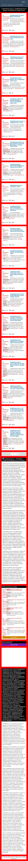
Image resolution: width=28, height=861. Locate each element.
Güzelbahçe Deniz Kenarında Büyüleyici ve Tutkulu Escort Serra (17, 166)
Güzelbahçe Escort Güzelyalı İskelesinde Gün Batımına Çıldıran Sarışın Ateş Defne (16, 318)
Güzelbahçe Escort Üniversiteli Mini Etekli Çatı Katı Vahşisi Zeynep (17, 387)
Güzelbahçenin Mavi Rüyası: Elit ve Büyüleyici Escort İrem (17, 79)
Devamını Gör (14, 644)
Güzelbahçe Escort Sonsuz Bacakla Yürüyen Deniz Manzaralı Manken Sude (17, 364)
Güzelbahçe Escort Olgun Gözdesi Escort (15, 627)
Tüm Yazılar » (14, 637)
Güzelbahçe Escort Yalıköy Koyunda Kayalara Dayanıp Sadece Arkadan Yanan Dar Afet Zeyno (17, 433)
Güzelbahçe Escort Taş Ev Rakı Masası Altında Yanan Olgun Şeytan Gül (17, 409)
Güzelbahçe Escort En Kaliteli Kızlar (14, 618)
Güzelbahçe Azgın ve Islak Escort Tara (16, 186)
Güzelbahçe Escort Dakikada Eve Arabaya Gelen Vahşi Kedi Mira (17, 341)
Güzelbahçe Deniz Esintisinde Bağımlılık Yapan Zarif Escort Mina (17, 230)
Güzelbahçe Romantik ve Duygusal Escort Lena (17, 121)
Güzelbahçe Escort (13, 5)
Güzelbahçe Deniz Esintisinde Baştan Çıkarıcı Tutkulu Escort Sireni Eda (16, 208)
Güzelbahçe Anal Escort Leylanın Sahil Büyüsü (17, 57)
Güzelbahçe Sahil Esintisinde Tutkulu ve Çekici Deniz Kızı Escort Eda (17, 274)
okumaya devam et (7, 25)
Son (18, 454)
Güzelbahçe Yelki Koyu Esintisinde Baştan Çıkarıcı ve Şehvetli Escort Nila (16, 101)
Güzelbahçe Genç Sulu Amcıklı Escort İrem (16, 599)
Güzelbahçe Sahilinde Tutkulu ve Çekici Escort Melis (17, 252)
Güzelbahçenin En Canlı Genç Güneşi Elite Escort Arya (17, 37)
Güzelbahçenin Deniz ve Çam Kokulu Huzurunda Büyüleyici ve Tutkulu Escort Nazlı (17, 144)
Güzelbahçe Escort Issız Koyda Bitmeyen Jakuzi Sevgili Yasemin (17, 295)
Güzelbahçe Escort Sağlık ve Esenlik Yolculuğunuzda (14, 608)
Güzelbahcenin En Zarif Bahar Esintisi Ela (17, 16)
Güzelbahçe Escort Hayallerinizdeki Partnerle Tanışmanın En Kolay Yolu (14, 590)
